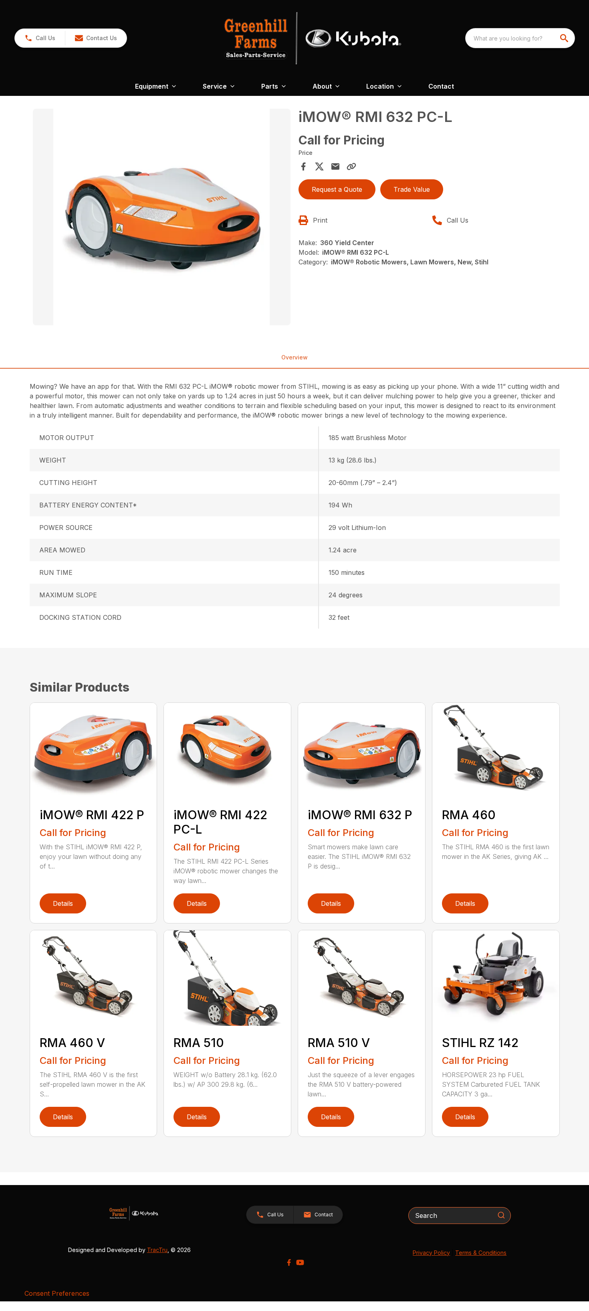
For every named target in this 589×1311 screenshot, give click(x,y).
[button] (40, 38)
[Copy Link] (351, 166)
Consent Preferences (56, 1293)
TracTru (157, 1249)
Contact (441, 86)
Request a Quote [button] (337, 189)
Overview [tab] (294, 357)
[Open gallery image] (162, 217)
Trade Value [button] (411, 189)
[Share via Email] (335, 166)
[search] (565, 38)
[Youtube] (300, 1262)
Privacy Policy (431, 1252)
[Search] (501, 1215)
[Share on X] (319, 166)
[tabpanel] (162, 218)
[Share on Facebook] (303, 166)
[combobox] (520, 38)
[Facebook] (289, 1262)
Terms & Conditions (480, 1252)
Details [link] (63, 903)
